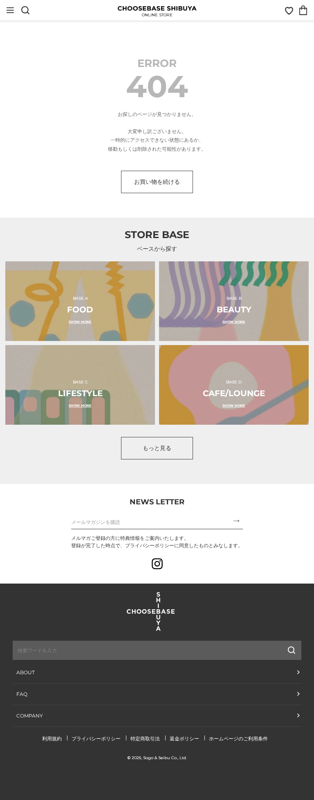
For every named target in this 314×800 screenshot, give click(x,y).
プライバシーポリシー (96, 738)
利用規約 (52, 738)
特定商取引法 (145, 738)
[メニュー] (10, 10)
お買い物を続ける (157, 181)
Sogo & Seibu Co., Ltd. (165, 757)
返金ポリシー (184, 738)
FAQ (21, 694)
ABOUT (25, 672)
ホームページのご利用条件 (238, 738)
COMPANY (29, 716)
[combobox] (116, 650)
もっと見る (157, 448)
